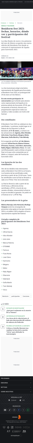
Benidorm (5, 296)
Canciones (26, 296)
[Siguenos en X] (23, 410)
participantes (15, 296)
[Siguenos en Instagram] (14, 410)
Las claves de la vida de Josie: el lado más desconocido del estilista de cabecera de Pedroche (18, 320)
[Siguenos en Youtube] (5, 410)
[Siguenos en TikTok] (10, 410)
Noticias (11, 23)
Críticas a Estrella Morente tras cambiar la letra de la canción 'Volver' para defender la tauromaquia (17, 331)
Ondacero (3, 23)
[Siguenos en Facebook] (19, 410)
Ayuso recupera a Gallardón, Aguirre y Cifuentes (12, 1)
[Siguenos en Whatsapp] (28, 410)
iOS (23, 400)
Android (13, 400)
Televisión (19, 23)
